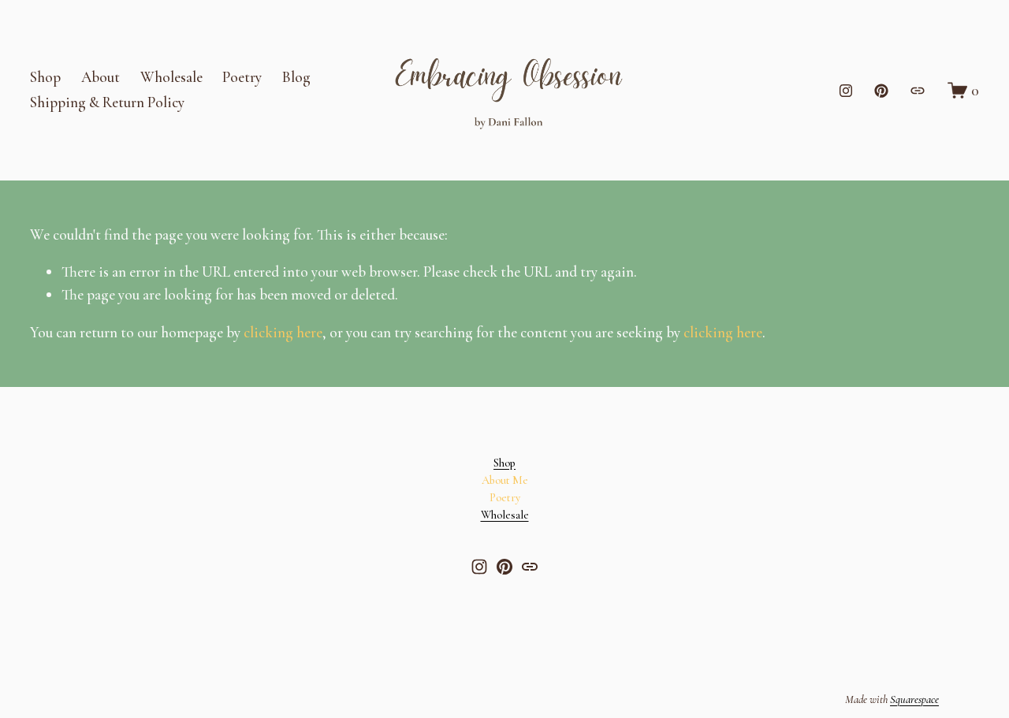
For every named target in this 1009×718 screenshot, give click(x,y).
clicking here (283, 332)
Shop (45, 77)
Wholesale (171, 77)
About (100, 77)
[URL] (917, 91)
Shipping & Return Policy (107, 102)
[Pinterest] (881, 91)
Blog (296, 77)
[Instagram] (846, 91)
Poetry (242, 77)
